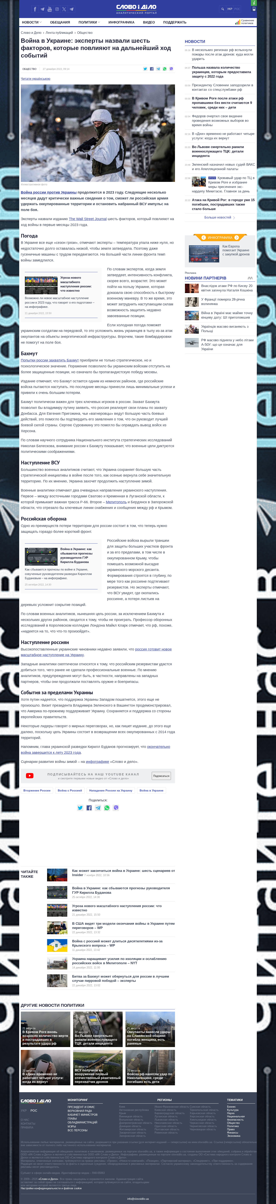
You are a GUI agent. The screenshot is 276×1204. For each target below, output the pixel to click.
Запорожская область (132, 1135)
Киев (122, 1106)
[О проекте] (254, 3)
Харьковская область (203, 1113)
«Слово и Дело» (48, 1179)
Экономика (233, 1135)
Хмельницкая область (203, 1119)
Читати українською (35, 78)
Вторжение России (37, 790)
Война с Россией (70, 790)
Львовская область (166, 1119)
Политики (88, 22)
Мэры (72, 1126)
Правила (27, 1127)
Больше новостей (217, 217)
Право (231, 1129)
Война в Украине (151, 790)
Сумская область (200, 1106)
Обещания (60, 22)
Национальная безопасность (236, 1118)
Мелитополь (116, 502)
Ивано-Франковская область (172, 1106)
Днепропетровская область (135, 1122)
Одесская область (166, 1126)
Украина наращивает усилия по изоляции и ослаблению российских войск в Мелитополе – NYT (119, 963)
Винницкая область (131, 1116)
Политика (233, 1126)
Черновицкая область (203, 1129)
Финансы (232, 1132)
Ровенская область (166, 1132)
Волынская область (131, 1119)
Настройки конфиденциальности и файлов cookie (51, 1188)
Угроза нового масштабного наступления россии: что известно (76, 284)
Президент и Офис (81, 1107)
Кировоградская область (170, 1113)
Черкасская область (202, 1122)
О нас (25, 1119)
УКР (229, 9)
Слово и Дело (31, 32)
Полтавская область (167, 1129)
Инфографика (122, 22)
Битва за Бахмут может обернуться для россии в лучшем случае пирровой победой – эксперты (120, 981)
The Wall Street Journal (88, 219)
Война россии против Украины (49, 192)
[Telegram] (42, 9)
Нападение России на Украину (110, 790)
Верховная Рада (80, 1110)
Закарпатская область (132, 1132)
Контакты (28, 1123)
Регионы (164, 1100)
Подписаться (161, 775)
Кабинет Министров (83, 1114)
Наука (230, 1113)
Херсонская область (202, 1116)
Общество (85, 32)
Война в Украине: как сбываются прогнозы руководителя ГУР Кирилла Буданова (76, 555)
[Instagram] (57, 9)
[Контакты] (254, 9)
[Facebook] (35, 9)
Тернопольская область (204, 1109)
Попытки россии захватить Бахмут (50, 360)
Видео (149, 22)
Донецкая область (130, 1126)
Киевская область (165, 1109)
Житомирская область (132, 1129)
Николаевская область (168, 1122)
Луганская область (166, 1116)
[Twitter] (64, 9)
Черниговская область (203, 1126)
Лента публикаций (59, 32)
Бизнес (231, 1106)
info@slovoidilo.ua (138, 1198)
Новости (30, 22)
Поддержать (174, 22)
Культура (232, 1109)
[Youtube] (49, 9)
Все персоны (77, 1130)
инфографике (97, 762)
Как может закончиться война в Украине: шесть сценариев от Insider (123, 873)
